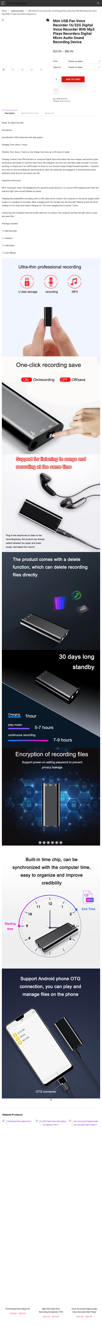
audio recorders (17, 11)
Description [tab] (10, 113)
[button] (48, 20)
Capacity (57, 67)
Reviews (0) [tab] (49, 113)
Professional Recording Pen (17, 1309)
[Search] (98, 3)
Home (4, 11)
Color (55, 61)
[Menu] (3, 3)
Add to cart (73, 79)
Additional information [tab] (30, 113)
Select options (17, 1316)
